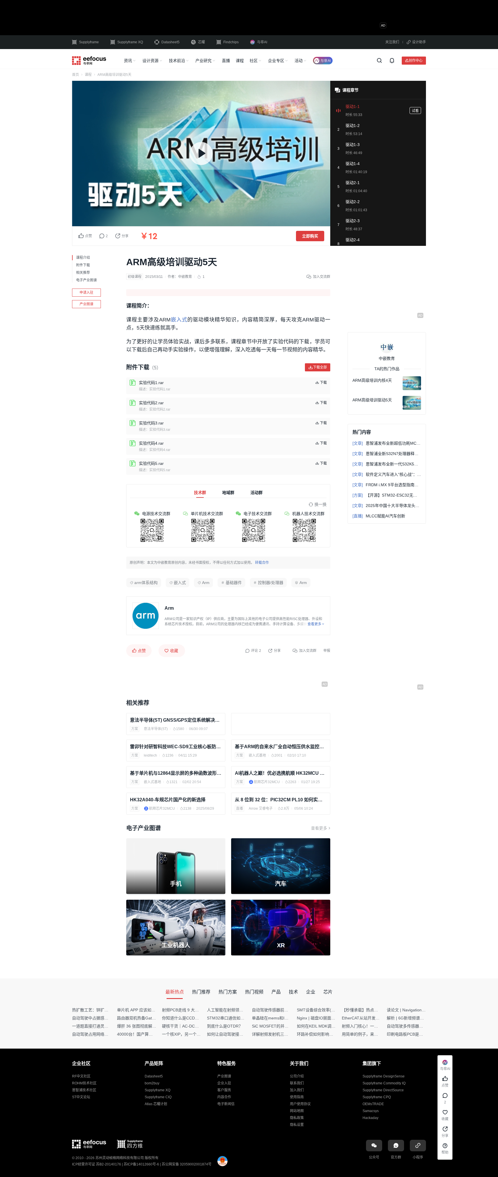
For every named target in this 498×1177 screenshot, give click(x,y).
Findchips (231, 42)
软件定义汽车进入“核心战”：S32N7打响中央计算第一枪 (386, 474)
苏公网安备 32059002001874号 (187, 1164)
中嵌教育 (185, 277)
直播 (226, 60)
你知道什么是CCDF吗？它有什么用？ (196, 1018)
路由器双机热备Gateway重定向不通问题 (153, 1018)
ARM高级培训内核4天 (372, 380)
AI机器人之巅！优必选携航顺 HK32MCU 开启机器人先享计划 (281, 773)
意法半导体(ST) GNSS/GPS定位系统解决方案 (176, 720)
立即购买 (310, 236)
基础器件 (234, 582)
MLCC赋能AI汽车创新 (378, 516)
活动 (299, 60)
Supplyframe (89, 42)
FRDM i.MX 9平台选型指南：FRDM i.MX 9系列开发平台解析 (386, 484)
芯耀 (201, 42)
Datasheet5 (170, 42)
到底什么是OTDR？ (225, 1026)
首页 (75, 75)
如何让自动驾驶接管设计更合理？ (237, 1034)
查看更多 (319, 828)
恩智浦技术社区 (84, 1090)
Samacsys (371, 1111)
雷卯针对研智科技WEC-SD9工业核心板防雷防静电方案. (176, 746)
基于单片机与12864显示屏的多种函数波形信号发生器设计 (176, 773)
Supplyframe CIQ (158, 1097)
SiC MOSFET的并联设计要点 (278, 1026)
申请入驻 (86, 293)
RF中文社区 (81, 1076)
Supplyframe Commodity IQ (384, 1083)
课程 (240, 60)
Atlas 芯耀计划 (156, 1104)
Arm (206, 582)
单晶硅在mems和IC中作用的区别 (282, 1018)
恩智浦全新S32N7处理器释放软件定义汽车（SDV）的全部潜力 (386, 453)
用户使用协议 (300, 1104)
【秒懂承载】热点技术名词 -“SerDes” (375, 1010)
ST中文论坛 (81, 1097)
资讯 (128, 60)
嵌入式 (179, 320)
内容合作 (224, 1097)
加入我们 (297, 1090)
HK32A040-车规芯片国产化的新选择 (167, 799)
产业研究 (203, 60)
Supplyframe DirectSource (383, 1090)
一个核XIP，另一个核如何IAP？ (190, 1034)
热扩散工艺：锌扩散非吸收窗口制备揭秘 (108, 1010)
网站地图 (297, 1111)
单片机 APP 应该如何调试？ (142, 1010)
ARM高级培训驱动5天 (372, 400)
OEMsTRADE (373, 1104)
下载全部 (320, 367)
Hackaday (370, 1118)
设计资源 (150, 60)
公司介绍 (297, 1076)
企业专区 (276, 60)
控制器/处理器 (270, 582)
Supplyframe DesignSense (384, 1076)
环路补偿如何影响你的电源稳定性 (327, 1034)
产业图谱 (86, 304)
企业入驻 (224, 1083)
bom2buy (152, 1083)
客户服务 (224, 1090)
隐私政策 (297, 1118)
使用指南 (297, 1097)
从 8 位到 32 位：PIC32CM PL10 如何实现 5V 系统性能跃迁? (281, 799)
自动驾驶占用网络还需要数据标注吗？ (106, 1034)
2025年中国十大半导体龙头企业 (386, 505)
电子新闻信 (226, 1104)
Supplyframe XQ (130, 42)
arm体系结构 (146, 582)
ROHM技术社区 (84, 1083)
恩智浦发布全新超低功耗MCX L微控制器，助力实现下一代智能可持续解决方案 (386, 443)
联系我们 (297, 1083)
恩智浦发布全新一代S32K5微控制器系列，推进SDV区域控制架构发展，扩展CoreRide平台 (386, 464)
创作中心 (415, 60)
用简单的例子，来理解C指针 (367, 1034)
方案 (134, 729)
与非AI (262, 42)
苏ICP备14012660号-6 (141, 1164)
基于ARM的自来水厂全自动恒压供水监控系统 (281, 746)
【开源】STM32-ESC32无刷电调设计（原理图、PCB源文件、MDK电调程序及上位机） (386, 495)
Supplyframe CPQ (377, 1097)
